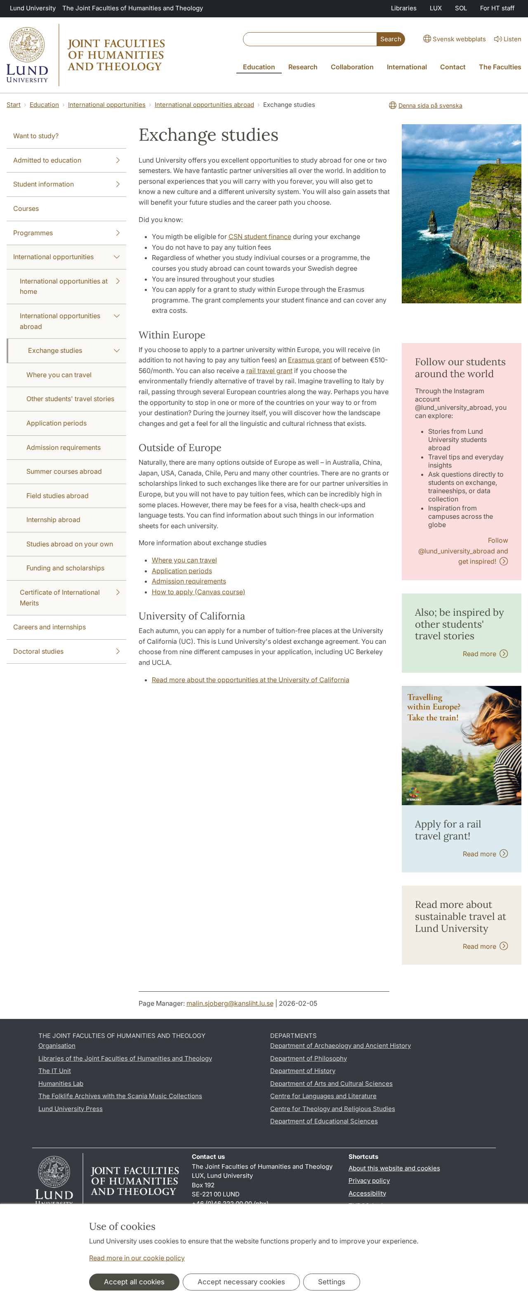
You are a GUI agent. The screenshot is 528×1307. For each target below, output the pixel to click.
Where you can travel (59, 375)
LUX (436, 8)
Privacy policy (369, 1180)
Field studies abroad (57, 496)
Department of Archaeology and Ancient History (340, 1045)
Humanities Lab (60, 1083)
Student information (43, 184)
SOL (461, 8)
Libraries (404, 8)
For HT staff (497, 8)
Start (14, 105)
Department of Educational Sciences (324, 1121)
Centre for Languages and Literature (323, 1096)
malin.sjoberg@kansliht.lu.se (229, 1003)
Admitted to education (47, 160)
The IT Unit (54, 1071)
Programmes (33, 233)
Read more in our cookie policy (137, 1258)
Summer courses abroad (64, 471)
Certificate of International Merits (60, 597)
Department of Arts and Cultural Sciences (331, 1083)
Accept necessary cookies (241, 1282)
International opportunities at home (64, 286)
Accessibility (367, 1193)
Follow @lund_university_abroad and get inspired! (463, 550)
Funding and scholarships (65, 568)
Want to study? (36, 136)
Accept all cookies (134, 1282)
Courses (26, 208)
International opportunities (107, 105)
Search (390, 39)
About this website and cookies (394, 1168)
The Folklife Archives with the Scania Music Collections (120, 1096)
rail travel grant (269, 370)
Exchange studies (55, 350)
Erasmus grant (310, 360)
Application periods (56, 423)
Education (44, 105)
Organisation (56, 1045)
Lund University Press (70, 1109)
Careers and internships (49, 627)
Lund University (33, 8)
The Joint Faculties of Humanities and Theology (132, 8)
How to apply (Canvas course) (198, 592)
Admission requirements (63, 447)
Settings (331, 1282)
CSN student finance (260, 236)
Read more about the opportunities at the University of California (250, 680)
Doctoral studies (38, 651)
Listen (512, 39)
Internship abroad (53, 519)
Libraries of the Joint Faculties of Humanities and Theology (125, 1058)
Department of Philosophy (308, 1058)
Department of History (302, 1071)
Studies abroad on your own (69, 544)
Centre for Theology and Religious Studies (332, 1109)
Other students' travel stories (70, 399)
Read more (481, 654)
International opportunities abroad (204, 105)
